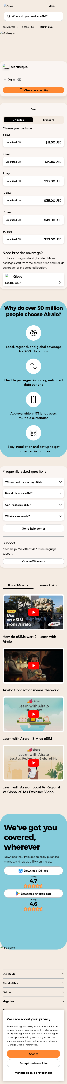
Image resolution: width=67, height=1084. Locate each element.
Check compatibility (36, 90)
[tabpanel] (33, 178)
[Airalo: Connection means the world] (33, 665)
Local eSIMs (27, 26)
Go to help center (33, 528)
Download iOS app (36, 870)
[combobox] (33, 16)
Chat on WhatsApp (33, 561)
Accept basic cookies (33, 1063)
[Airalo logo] (10, 6)
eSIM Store (9, 26)
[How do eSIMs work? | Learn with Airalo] (33, 612)
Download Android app (36, 893)
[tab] (33, 109)
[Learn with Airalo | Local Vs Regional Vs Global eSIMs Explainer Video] (33, 762)
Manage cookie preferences (33, 1072)
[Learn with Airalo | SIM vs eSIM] (33, 714)
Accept (33, 1054)
